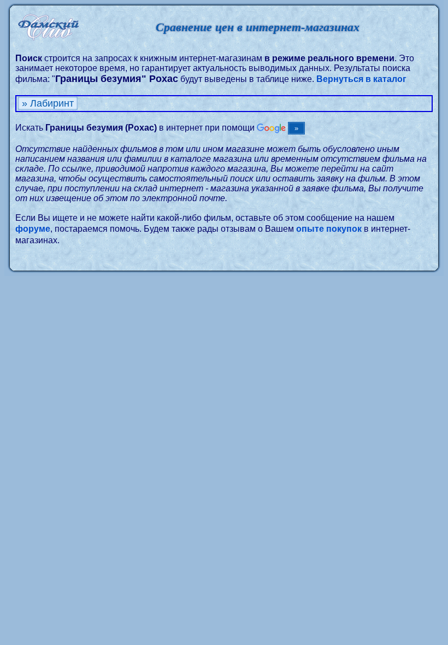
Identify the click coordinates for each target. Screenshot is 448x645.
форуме (32, 228)
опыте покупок (329, 228)
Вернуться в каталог (361, 79)
